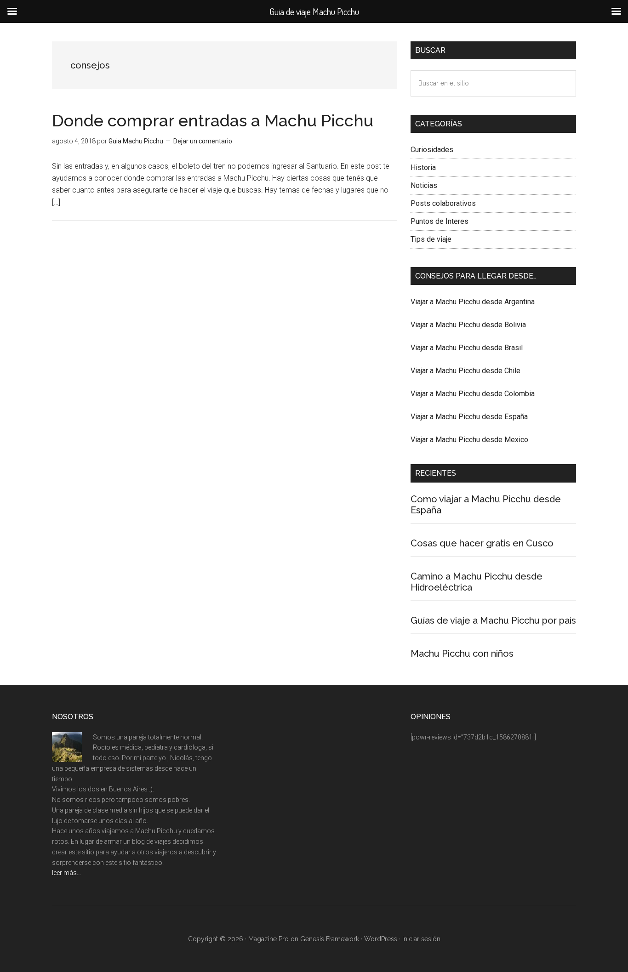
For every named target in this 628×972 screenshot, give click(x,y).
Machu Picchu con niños (462, 653)
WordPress (380, 939)
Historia (423, 167)
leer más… (66, 872)
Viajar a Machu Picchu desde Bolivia (468, 324)
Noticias (424, 185)
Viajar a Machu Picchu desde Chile (465, 370)
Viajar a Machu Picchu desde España (469, 416)
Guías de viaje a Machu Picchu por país (493, 620)
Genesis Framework (329, 939)
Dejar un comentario (202, 141)
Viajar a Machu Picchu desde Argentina (473, 301)
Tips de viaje (431, 239)
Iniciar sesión (421, 939)
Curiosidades (432, 149)
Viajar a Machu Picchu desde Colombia (473, 393)
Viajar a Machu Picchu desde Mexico (469, 439)
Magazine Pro (268, 939)
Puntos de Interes (439, 221)
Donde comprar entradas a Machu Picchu (212, 120)
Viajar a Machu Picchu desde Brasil (467, 347)
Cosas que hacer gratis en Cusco (482, 543)
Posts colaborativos (443, 203)
